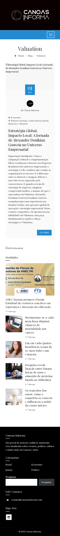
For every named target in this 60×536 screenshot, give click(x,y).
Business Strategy (19, 121)
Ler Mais (44, 232)
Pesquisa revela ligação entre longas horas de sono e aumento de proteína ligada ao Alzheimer (39, 372)
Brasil (9, 464)
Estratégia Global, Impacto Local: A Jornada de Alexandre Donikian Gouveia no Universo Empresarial (28, 140)
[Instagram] (9, 517)
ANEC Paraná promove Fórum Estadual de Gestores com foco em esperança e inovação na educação (28, 303)
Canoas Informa (31, 110)
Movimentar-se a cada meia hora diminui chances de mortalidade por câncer (39, 325)
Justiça (9, 470)
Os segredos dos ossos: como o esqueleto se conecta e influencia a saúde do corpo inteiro (38, 398)
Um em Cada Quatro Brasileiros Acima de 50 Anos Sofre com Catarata (38, 348)
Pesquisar (11, 477)
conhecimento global (38, 121)
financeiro (13, 124)
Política (35, 470)
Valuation (23, 124)
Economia (16, 118)
